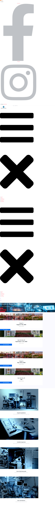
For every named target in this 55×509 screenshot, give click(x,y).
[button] (17, 152)
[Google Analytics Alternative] (1, 0)
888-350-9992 (5, 104)
